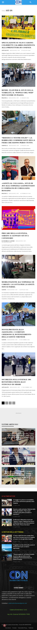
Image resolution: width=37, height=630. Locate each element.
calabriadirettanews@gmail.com (17, 603)
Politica (5, 97)
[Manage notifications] (4, 625)
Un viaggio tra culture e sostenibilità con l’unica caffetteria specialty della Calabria (23, 501)
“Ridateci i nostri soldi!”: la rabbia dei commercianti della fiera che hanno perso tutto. (18, 140)
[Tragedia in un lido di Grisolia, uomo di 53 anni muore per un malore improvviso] (7, 547)
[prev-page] (29, 431)
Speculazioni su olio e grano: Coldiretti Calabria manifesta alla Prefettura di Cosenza (18, 45)
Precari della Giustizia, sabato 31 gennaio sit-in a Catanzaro (15, 235)
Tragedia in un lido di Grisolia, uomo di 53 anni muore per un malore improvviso (24, 546)
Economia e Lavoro (8, 241)
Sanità (4, 289)
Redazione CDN (15, 50)
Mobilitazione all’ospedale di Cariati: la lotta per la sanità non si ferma (18, 284)
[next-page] (13, 403)
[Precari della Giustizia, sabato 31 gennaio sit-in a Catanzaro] (18, 218)
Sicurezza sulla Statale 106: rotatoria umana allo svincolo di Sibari (16, 382)
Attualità (5, 50)
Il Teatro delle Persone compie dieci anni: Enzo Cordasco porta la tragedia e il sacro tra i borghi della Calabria (24, 537)
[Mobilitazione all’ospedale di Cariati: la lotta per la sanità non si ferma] (18, 267)
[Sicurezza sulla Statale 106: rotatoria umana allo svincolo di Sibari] (18, 364)
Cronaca (5, 145)
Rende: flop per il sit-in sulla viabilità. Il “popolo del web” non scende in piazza (18, 92)
